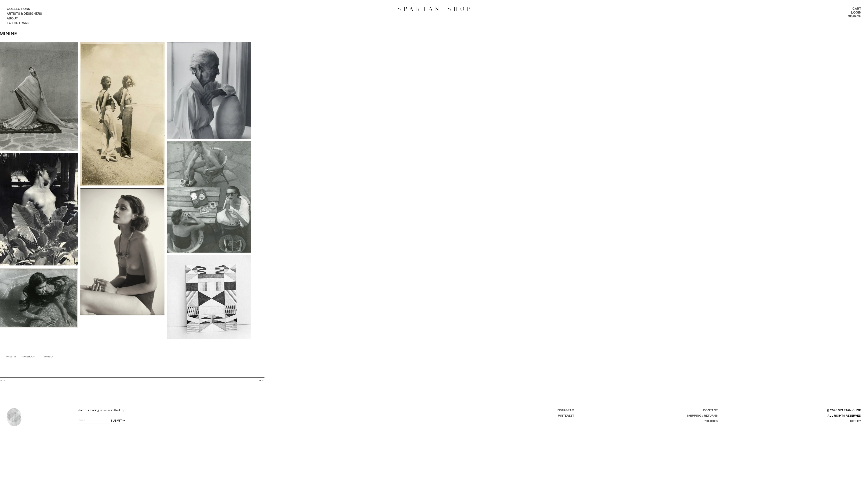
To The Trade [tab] (18, 23)
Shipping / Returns (702, 415)
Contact (710, 410)
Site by (855, 421)
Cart (856, 8)
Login (856, 12)
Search (854, 16)
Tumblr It (50, 356)
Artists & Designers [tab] (24, 13)
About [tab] (12, 18)
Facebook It (30, 356)
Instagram (565, 410)
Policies (711, 421)
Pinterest (566, 415)
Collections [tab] (18, 9)
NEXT (261, 380)
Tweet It (11, 356)
